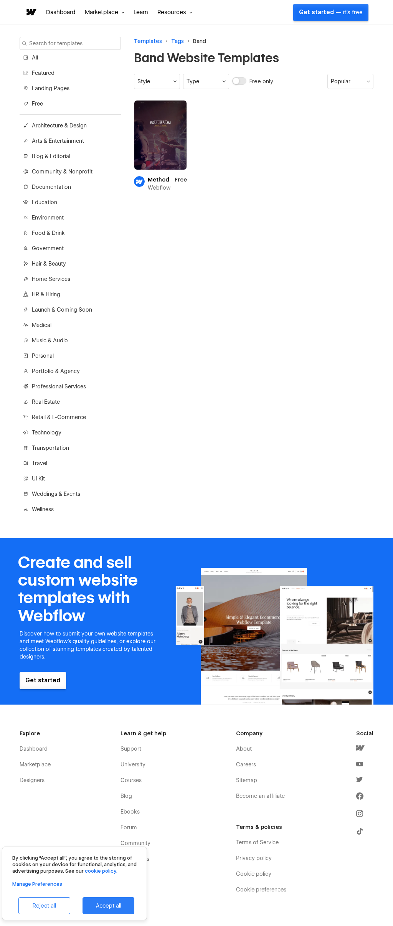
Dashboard (61, 12)
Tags (177, 41)
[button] (104, 12)
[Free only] (240, 81)
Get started (331, 12)
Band (199, 41)
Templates (148, 41)
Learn (141, 12)
